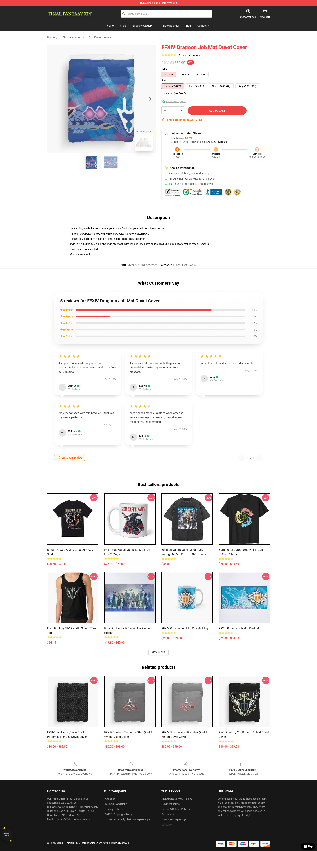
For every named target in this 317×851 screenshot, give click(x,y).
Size (163, 80)
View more (159, 652)
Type (164, 68)
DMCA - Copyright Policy (118, 814)
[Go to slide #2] (111, 162)
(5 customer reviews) (189, 55)
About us (110, 798)
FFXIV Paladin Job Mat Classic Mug (184, 628)
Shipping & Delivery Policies (177, 798)
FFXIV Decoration (70, 37)
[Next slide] (150, 99)
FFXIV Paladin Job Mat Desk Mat (240, 628)
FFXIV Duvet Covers (98, 37)
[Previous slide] (53, 99)
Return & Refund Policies (176, 809)
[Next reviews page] (259, 458)
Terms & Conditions (116, 804)
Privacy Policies (114, 809)
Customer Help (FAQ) (174, 819)
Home (51, 37)
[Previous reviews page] (241, 458)
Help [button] (310, 846)
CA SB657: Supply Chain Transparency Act (129, 819)
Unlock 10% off (7, 835)
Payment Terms (171, 804)
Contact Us (168, 814)
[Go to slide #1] (92, 162)
